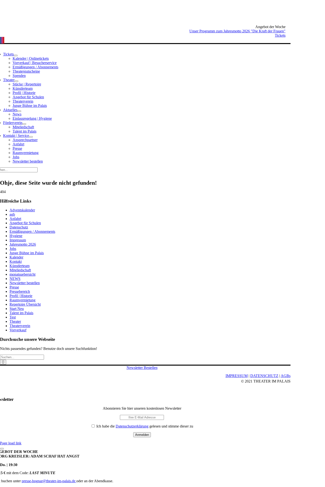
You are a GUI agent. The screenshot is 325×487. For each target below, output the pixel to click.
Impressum (18, 240)
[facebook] (0, 40)
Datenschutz (19, 227)
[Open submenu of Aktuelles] (19, 111)
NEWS (15, 279)
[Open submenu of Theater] (16, 81)
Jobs (13, 249)
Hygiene (16, 236)
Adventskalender (22, 210)
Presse (14, 287)
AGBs (286, 376)
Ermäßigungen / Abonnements (32, 231)
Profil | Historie (21, 296)
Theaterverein (20, 326)
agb (12, 214)
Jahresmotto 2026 (23, 244)
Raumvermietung (22, 300)
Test (13, 317)
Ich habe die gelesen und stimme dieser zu (144, 426)
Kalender (16, 257)
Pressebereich (20, 291)
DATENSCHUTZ (264, 376)
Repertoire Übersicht (25, 304)
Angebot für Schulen (25, 223)
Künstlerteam (20, 266)
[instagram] (2, 40)
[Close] (2, 448)
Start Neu (17, 309)
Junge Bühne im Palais (27, 253)
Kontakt (16, 261)
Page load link (10, 443)
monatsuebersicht (22, 274)
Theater (15, 321)
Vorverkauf (18, 330)
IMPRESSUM (237, 376)
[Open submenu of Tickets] (16, 55)
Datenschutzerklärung (132, 426)
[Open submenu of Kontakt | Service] (31, 137)
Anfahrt (15, 219)
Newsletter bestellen (25, 283)
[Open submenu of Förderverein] (24, 124)
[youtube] (3, 40)
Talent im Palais (21, 313)
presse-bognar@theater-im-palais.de (49, 481)
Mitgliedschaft (20, 270)
